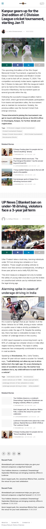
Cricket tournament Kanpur (12, 131)
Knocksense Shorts (10, 137)
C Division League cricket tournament (20, 128)
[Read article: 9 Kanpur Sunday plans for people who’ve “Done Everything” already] (7, 152)
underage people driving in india (14, 386)
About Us (5, 522)
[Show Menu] (3, 3)
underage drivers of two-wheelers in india (18, 383)
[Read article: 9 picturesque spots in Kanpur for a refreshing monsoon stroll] (7, 182)
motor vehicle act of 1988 (12, 380)
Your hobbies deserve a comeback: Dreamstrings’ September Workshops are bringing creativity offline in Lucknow (28, 400)
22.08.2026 (29, 405)
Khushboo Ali (19, 154)
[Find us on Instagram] (14, 454)
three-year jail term (31, 380)
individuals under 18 (14, 377)
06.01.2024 (29, 31)
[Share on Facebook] (18, 65)
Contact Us (26, 522)
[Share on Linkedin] (29, 65)
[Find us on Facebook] (4, 454)
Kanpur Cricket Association (12, 134)
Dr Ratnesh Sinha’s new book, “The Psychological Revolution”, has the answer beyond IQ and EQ (28, 161)
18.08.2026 (29, 184)
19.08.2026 (29, 175)
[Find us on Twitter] (9, 454)
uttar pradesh (34, 386)
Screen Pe (15, 522)
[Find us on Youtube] (19, 454)
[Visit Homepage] (23, 3)
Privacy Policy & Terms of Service (13, 525)
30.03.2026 (26, 219)
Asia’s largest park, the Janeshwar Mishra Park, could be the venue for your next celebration (27, 411)
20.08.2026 (33, 166)
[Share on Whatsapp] (7, 65)
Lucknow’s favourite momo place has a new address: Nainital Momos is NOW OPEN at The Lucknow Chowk (28, 423)
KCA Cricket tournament (33, 134)
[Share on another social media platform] (39, 65)
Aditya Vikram (13, 219)
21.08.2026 (29, 154)
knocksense (28, 377)
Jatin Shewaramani (15, 31)
